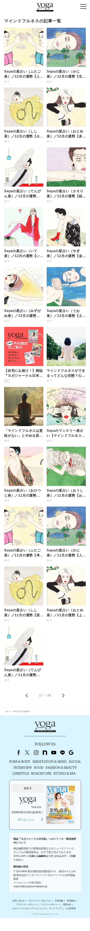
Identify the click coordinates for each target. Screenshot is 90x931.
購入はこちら (26, 819)
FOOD (39, 768)
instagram (36, 752)
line (62, 752)
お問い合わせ (18, 901)
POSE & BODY (19, 762)
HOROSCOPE (41, 774)
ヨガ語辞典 (70, 908)
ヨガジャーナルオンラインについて (29, 908)
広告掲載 (59, 901)
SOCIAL (75, 762)
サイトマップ (55, 908)
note (45, 752)
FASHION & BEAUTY (61, 768)
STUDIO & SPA (64, 774)
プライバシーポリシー (26, 904)
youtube (53, 752)
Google (71, 752)
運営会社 (67, 904)
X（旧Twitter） (27, 752)
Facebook (18, 752)
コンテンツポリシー (50, 904)
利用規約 (71, 901)
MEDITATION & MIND (49, 762)
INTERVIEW (22, 768)
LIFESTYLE (20, 774)
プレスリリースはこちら (39, 901)
